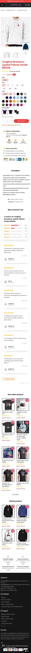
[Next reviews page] (27, 383)
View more (15, 494)
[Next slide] (28, 31)
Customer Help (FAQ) (6, 623)
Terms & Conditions (6, 599)
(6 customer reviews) (14, 71)
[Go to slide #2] (16, 55)
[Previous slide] (3, 31)
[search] (26, 5)
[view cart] (29, 5)
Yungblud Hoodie (22, 10)
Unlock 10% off (3, 646)
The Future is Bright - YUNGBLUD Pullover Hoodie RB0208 (22, 520)
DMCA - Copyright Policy (7, 604)
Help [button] (28, 651)
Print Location (5, 107)
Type (3, 77)
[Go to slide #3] (24, 55)
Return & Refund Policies (7, 618)
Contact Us (4, 621)
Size (3, 82)
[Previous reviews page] (19, 383)
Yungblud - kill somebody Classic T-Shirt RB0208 (7, 484)
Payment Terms (5, 616)
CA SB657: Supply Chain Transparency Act (12, 606)
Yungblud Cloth (10, 10)
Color (3, 91)
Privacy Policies (5, 602)
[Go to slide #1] (7, 55)
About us (3, 597)
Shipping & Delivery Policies (8, 614)
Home (2, 10)
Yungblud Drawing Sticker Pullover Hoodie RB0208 (8, 520)
